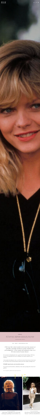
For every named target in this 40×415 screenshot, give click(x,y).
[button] (29, 376)
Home (13, 343)
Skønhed (20, 334)
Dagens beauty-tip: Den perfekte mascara (15, 364)
